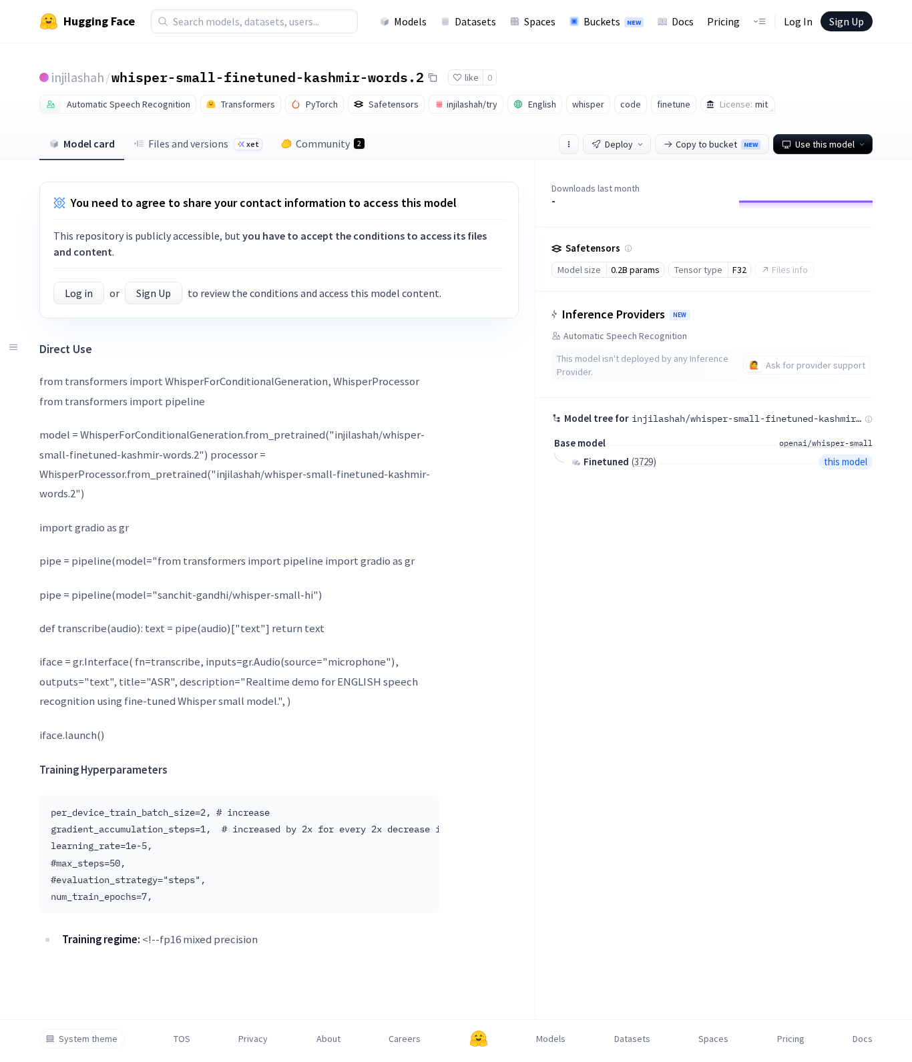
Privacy (253, 1039)
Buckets (612, 21)
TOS (182, 1039)
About (328, 1039)
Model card (89, 143)
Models (410, 21)
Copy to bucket (717, 144)
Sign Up (846, 21)
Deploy (619, 144)
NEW (679, 315)
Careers (405, 1039)
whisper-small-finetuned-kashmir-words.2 (267, 76)
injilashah (77, 77)
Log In (798, 21)
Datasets (475, 21)
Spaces (539, 21)
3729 (643, 461)
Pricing (723, 21)
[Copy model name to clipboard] (432, 77)
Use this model (825, 144)
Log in (79, 293)
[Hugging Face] (478, 1038)
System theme (88, 1039)
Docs (683, 21)
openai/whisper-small (826, 443)
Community (328, 143)
